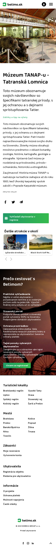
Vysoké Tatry (35, 390)
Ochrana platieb (11, 495)
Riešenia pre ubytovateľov (17, 476)
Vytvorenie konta (12, 455)
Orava (31, 395)
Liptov (6, 395)
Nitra (5, 431)
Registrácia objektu (13, 471)
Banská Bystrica (11, 427)
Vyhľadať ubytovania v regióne (22, 218)
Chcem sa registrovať (17, 365)
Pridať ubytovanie (28, 530)
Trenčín (7, 436)
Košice (31, 418)
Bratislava (8, 418)
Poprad (32, 423)
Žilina (31, 427)
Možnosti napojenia (13, 499)
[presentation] (6, 259)
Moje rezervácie (11, 451)
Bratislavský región (13, 390)
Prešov (6, 423)
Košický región (11, 403)
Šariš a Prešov (35, 403)
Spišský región (11, 399)
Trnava (31, 431)
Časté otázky (10, 504)
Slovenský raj (35, 399)
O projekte (8, 491)
